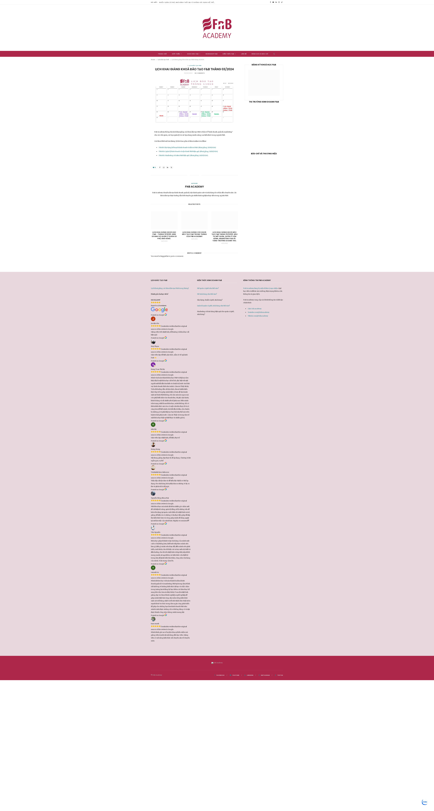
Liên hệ (243, 54)
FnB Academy (194, 186)
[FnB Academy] (217, 28)
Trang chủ (162, 54)
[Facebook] (140, 139)
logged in (164, 256)
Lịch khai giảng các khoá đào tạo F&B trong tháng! (170, 288)
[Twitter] (171, 167)
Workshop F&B (211, 54)
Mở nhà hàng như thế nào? (207, 294)
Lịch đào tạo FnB (195, 65)
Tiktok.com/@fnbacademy (258, 316)
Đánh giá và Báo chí (260, 54)
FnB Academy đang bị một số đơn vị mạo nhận (260, 288)
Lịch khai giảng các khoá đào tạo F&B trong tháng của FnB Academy (194, 234)
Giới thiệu (176, 54)
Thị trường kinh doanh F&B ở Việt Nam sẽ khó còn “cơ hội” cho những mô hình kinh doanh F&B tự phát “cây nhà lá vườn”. (264, 139)
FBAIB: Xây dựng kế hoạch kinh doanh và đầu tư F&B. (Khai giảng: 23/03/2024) (187, 147)
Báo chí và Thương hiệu (264, 181)
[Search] (273, 54)
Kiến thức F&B (228, 54)
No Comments (200, 73)
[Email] (140, 145)
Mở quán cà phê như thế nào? (208, 288)
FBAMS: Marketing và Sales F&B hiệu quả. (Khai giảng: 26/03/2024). (183, 155)
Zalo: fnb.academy (254, 309)
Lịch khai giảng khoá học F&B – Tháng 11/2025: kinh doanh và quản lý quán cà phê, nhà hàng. (164, 235)
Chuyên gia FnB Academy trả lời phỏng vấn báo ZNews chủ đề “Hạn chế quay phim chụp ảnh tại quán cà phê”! (264, 190)
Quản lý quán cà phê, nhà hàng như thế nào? (213, 306)
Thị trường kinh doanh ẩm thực (264, 129)
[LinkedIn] (140, 151)
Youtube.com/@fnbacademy (258, 312)
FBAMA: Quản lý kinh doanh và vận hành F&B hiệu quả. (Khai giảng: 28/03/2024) (188, 151)
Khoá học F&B (192, 54)
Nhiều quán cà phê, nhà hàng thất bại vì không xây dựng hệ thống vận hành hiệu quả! (188, 2)
